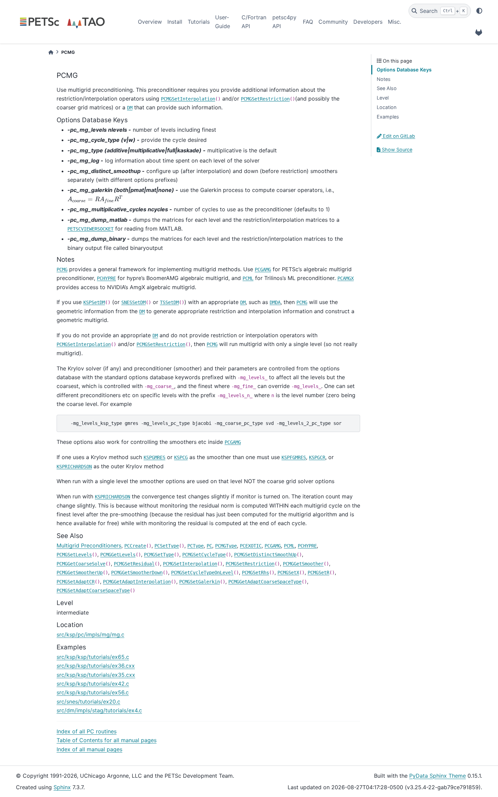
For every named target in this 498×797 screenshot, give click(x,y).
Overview (150, 21)
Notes (384, 79)
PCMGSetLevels (74, 554)
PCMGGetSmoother (303, 563)
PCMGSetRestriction (265, 99)
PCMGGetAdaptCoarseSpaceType (265, 581)
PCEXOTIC (251, 545)
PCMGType (226, 545)
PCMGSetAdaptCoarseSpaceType (93, 590)
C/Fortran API (254, 21)
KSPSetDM (94, 302)
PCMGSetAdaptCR (76, 581)
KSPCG (181, 457)
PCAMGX (345, 278)
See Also (387, 88)
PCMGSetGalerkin (199, 581)
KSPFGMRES (294, 457)
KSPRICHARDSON (74, 466)
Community (333, 21)
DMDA (275, 302)
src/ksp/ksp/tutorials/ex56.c (93, 692)
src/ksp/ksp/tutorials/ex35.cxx (96, 674)
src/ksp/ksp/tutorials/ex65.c (93, 656)
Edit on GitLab (398, 136)
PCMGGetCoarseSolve (81, 563)
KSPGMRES (154, 457)
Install (174, 21)
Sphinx (62, 787)
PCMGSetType (159, 554)
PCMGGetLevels (118, 554)
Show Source (396, 149)
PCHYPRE (106, 278)
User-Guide (222, 21)
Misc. (394, 21)
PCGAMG (263, 269)
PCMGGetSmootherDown (137, 572)
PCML (248, 278)
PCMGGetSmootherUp (80, 572)
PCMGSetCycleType (204, 554)
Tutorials (199, 21)
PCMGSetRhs (255, 572)
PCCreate (135, 545)
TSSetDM (169, 302)
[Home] (50, 52)
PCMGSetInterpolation (188, 99)
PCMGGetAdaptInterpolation (137, 581)
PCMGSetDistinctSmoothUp (265, 554)
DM (129, 107)
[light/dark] (479, 11)
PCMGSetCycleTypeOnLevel (202, 572)
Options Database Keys (404, 69)
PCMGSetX (288, 572)
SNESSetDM (133, 302)
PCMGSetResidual (134, 563)
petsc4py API (284, 21)
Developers (367, 21)
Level (383, 98)
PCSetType (166, 545)
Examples (388, 117)
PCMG (62, 269)
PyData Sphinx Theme (437, 775)
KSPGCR (317, 457)
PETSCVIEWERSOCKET (90, 229)
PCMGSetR (318, 572)
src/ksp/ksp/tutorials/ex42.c (93, 683)
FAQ (308, 21)
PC (209, 545)
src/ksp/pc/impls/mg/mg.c (90, 634)
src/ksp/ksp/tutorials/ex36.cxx (96, 665)
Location (386, 107)
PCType (195, 545)
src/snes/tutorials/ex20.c (88, 701)
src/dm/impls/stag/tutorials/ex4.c (99, 710)
